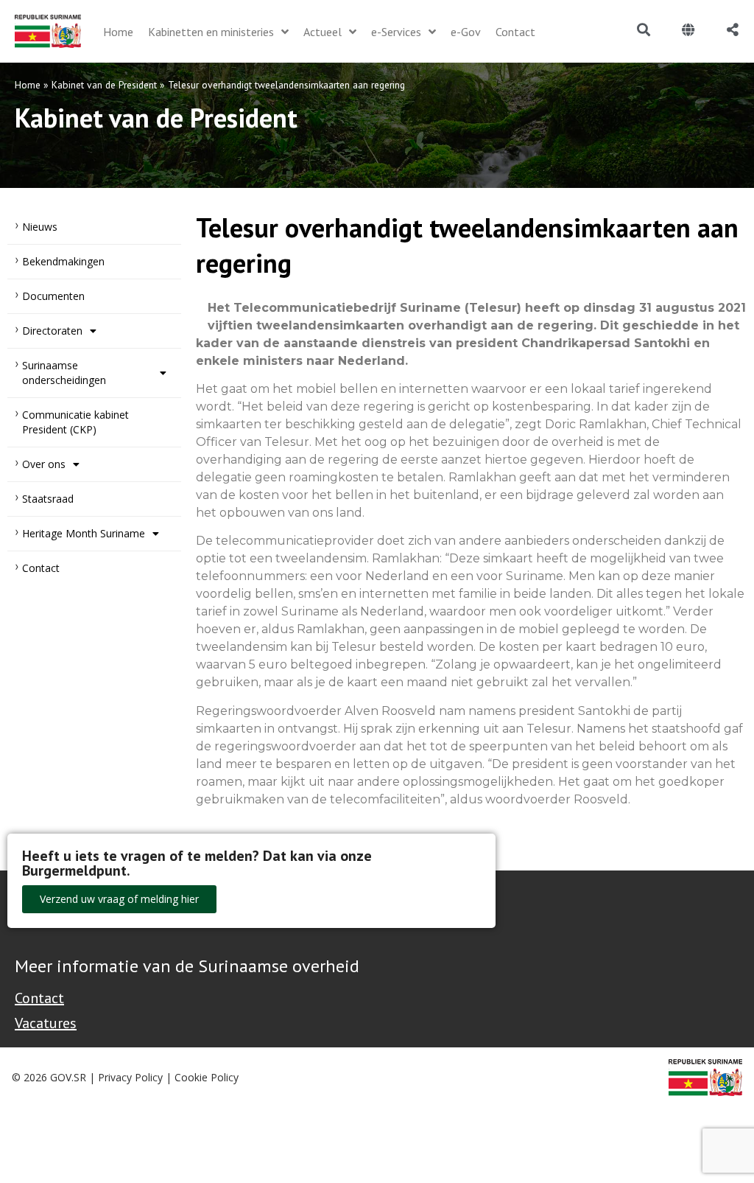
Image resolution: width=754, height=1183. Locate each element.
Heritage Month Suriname (83, 533)
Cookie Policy (207, 1077)
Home (27, 84)
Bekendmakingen (63, 261)
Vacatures (46, 1023)
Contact (41, 568)
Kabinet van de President (104, 84)
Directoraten (52, 331)
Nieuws (39, 227)
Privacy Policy (130, 1077)
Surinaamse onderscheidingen (64, 372)
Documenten (53, 296)
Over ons (44, 464)
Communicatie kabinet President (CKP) (75, 422)
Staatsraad (48, 499)
